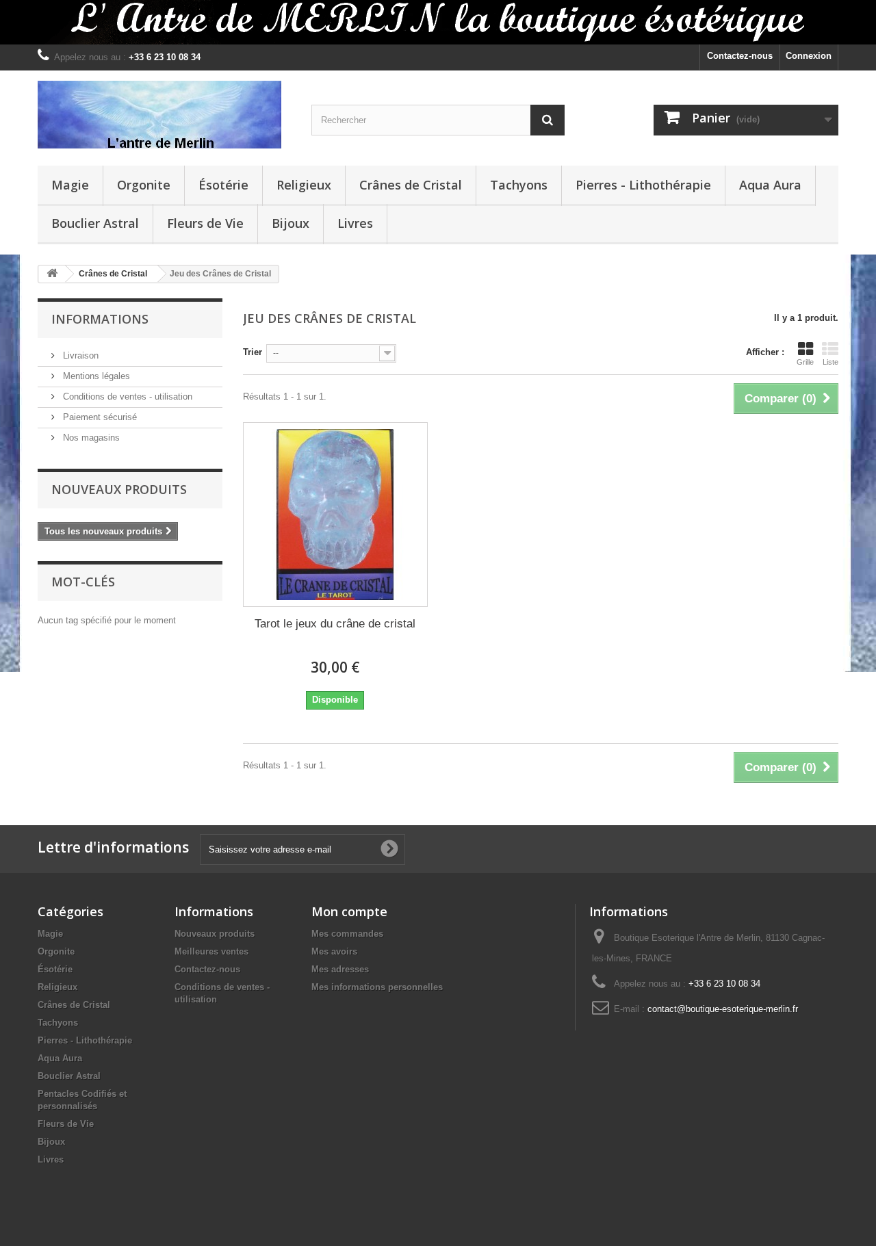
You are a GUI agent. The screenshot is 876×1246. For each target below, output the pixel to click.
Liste (830, 362)
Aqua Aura (770, 185)
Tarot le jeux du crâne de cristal (335, 623)
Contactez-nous (740, 56)
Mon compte (349, 911)
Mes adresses (340, 969)
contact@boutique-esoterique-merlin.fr (722, 1009)
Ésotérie (223, 185)
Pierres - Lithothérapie (643, 185)
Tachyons (519, 185)
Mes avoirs (334, 951)
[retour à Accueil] (52, 274)
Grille (805, 362)
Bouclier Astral (95, 223)
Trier (252, 352)
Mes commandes (347, 934)
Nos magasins (90, 437)
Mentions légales (95, 376)
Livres (355, 223)
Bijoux (290, 223)
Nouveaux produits (119, 489)
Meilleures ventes (211, 951)
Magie (70, 185)
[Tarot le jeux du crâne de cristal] (335, 514)
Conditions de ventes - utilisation (126, 396)
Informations (100, 319)
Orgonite (143, 185)
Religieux (303, 185)
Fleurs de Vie (205, 223)
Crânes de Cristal (410, 185)
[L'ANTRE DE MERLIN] (164, 114)
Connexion (809, 56)
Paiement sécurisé (98, 417)
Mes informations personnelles (377, 987)
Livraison (79, 355)
